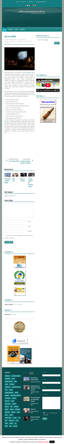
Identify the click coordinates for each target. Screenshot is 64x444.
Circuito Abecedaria (26, 72)
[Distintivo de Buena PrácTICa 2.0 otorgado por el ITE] (19, 295)
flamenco (7, 401)
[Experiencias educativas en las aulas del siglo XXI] (26, 363)
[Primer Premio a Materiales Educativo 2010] (19, 267)
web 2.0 (15, 426)
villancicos (11, 420)
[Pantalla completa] (57, 90)
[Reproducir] (38, 90)
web (10, 426)
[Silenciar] (55, 90)
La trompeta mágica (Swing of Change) (25, 162)
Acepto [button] (52, 442)
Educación (10, 29)
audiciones (7, 378)
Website (30, 231)
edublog (7, 395)
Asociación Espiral (16, 376)
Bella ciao (13, 180)
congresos (7, 387)
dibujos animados (9, 392)
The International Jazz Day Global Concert (35, 399)
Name (29, 221)
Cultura (16, 29)
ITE (11, 406)
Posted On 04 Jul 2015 (36, 381)
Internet (7, 406)
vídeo (6, 426)
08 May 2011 (13, 39)
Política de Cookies (43, 442)
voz (15, 423)
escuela (14, 398)
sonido (14, 417)
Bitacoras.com (12, 195)
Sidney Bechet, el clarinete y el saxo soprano (35, 388)
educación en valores (15, 395)
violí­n (6, 423)
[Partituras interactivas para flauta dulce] (48, 122)
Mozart (11, 409)
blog (15, 381)
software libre (8, 417)
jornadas (16, 406)
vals (6, 420)
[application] (48, 85)
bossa (24, 41)
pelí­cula (13, 412)
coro (6, 390)
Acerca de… (23, 1)
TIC (19, 417)
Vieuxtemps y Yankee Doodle (7, 181)
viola (17, 420)
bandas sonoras (8, 381)
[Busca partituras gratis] (48, 104)
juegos (6, 409)
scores (11, 415)
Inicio (17, 1)
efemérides (7, 398)
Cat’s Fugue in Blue (14, 161)
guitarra (14, 403)
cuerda (10, 390)
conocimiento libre (16, 387)
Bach (13, 378)
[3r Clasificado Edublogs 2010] (19, 284)
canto (6, 384)
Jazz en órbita (10, 36)
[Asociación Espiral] (19, 343)
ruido (6, 415)
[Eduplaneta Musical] (19, 332)
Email (29, 226)
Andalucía (7, 376)
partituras (7, 43)
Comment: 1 (13, 41)
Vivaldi (11, 423)
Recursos (22, 29)
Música (4, 29)
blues (21, 41)
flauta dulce (7, 403)
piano (18, 412)
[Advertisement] (32, 20)
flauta (12, 401)
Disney (16, 392)
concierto (29, 41)
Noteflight (17, 409)
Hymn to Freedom (22, 180)
